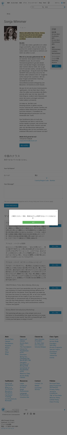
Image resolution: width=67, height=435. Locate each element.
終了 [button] (33, 222)
